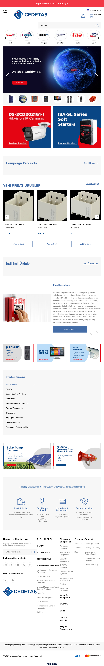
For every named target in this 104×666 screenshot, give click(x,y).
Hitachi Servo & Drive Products (46, 581)
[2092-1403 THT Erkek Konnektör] (52, 205)
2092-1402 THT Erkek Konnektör (14, 226)
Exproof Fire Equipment (65, 553)
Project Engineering (66, 627)
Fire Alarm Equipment (64, 547)
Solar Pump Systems (45, 597)
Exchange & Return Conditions (92, 553)
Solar (62, 610)
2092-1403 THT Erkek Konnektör (47, 226)
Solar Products (43, 593)
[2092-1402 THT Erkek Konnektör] (18, 205)
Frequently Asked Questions (92, 559)
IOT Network (43, 552)
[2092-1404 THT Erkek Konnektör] (85, 205)
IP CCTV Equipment (64, 566)
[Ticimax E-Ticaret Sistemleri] (52, 664)
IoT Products (42, 602)
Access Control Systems (66, 572)
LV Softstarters (43, 576)
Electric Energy (63, 618)
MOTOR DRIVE (44, 559)
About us (78, 543)
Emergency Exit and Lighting (66, 579)
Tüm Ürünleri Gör (90, 263)
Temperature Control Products (46, 607)
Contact (77, 548)
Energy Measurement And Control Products (48, 588)
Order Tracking (91, 565)
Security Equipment (64, 560)
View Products (70, 329)
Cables (40, 612)
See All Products (91, 163)
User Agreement (92, 543)
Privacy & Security (92, 548)
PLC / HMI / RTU (45, 539)
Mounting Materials (64, 589)
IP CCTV (64, 604)
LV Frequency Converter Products (47, 571)
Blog (76, 552)
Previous (7, 76)
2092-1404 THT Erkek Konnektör (81, 226)
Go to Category (92, 183)
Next (96, 76)
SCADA (40, 545)
